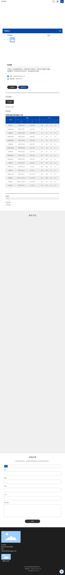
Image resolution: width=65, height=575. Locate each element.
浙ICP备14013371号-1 (33, 570)
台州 (37, 568)
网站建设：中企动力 (30, 568)
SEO (40, 568)
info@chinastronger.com (19, 76)
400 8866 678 (19, 78)
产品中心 (9, 15)
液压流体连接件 (18, 15)
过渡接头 (27, 15)
